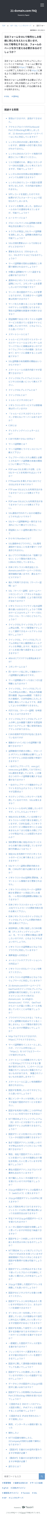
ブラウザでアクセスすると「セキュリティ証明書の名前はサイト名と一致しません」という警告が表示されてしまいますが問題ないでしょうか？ (25, 1024)
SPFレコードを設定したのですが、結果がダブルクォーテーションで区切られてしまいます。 (25, 197)
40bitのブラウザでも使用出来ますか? (24, 660)
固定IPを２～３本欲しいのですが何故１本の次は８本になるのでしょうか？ (25, 1242)
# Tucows (25, 1492)
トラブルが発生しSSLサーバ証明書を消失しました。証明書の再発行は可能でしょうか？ (25, 235)
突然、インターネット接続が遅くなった (25, 1426)
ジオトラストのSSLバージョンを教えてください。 (25, 970)
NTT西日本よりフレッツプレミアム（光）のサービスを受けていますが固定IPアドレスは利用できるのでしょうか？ (25, 1124)
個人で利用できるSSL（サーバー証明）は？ (25, 584)
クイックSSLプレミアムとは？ (22, 389)
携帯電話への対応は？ (18, 955)
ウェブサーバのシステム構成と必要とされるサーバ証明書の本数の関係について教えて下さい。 (25, 461)
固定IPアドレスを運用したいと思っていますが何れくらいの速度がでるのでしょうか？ (25, 1375)
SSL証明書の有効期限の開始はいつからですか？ (25, 363)
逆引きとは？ (14, 1466)
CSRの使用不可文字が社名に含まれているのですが (25, 736)
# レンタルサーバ (16, 1497)
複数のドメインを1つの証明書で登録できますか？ (24, 744)
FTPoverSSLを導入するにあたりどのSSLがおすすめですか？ (24, 482)
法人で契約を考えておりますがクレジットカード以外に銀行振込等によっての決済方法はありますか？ (25, 1210)
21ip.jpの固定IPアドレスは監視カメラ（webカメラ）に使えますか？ (25, 1191)
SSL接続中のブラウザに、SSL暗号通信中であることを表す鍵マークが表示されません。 (25, 547)
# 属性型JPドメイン (10, 1492)
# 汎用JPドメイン (18, 1487)
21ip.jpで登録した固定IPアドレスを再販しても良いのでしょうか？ (25, 1286)
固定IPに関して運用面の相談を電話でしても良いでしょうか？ (25, 1365)
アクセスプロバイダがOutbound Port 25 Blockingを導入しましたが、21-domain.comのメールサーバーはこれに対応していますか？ (25, 131)
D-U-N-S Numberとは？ (20, 538)
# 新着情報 (6, 1482)
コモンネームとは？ (17, 666)
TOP (3, 25)
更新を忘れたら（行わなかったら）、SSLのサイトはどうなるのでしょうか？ (25, 255)
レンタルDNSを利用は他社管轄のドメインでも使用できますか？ (25, 175)
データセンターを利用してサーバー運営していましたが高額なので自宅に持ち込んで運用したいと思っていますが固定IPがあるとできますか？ (25, 1318)
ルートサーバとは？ (17, 217)
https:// (22, 67)
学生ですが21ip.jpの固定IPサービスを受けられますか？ (25, 1220)
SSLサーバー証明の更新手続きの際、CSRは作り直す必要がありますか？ (25, 869)
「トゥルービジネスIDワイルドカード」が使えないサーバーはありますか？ (25, 417)
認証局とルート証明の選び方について (25, 531)
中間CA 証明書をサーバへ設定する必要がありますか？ (24, 273)
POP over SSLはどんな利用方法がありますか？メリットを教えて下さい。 (25, 505)
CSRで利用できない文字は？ (21, 438)
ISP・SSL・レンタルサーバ (20, 25)
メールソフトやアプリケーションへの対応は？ (25, 962)
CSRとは (12, 425)
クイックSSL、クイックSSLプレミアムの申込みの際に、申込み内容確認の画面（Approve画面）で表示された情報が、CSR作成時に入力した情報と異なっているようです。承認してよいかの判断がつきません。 (25, 697)
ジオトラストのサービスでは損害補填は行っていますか (25, 407)
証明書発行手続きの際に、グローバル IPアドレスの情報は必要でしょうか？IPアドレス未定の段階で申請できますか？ (25, 756)
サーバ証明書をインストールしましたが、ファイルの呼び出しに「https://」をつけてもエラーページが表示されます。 (25, 1049)
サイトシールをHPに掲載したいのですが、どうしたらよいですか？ (25, 810)
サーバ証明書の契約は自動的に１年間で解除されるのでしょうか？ (25, 265)
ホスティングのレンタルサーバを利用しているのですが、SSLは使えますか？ (25, 800)
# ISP (4, 1497)
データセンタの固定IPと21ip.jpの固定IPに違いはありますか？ (25, 1385)
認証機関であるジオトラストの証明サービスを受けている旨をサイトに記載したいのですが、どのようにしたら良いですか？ (25, 324)
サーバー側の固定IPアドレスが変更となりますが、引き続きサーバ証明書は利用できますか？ (25, 295)
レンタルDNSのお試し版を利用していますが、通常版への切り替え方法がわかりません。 (25, 145)
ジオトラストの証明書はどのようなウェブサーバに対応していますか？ (25, 978)
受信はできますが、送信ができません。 (25, 120)
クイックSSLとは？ (17, 395)
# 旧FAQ (15, 96)
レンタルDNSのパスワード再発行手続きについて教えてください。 (25, 155)
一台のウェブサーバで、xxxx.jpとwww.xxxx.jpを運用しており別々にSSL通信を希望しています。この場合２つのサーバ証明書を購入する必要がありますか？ (25, 773)
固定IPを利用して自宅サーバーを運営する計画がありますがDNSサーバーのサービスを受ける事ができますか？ (25, 1333)
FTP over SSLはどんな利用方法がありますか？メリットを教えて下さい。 (25, 493)
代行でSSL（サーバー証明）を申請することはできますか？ (25, 712)
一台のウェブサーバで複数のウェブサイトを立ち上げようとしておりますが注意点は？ (25, 788)
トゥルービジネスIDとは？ (21, 400)
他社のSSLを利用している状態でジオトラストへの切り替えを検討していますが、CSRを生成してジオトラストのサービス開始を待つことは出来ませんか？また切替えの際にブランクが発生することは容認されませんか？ (25, 827)
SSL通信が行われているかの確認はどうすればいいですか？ (24, 514)
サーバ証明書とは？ (17, 443)
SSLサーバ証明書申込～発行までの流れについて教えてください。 (25, 523)
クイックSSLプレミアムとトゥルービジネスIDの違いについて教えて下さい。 (25, 381)
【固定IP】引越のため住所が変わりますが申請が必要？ (25, 1451)
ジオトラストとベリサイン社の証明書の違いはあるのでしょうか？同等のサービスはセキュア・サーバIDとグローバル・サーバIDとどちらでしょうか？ (25, 612)
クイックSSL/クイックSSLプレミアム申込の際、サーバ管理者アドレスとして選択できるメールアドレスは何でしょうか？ (25, 629)
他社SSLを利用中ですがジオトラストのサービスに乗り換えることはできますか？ (25, 857)
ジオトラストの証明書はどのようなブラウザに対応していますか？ (25, 948)
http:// (34, 70)
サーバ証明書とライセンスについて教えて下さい (25, 450)
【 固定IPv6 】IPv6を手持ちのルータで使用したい (24, 1417)
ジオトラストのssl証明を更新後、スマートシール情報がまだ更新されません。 (25, 881)
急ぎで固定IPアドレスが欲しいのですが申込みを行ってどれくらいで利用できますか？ (25, 1146)
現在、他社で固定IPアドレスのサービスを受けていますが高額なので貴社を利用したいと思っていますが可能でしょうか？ (25, 1159)
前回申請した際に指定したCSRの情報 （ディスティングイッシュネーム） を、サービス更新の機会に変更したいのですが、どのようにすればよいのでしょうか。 (25, 935)
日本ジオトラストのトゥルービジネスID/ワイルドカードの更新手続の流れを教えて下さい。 (25, 908)
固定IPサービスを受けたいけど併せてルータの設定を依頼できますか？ (25, 1135)
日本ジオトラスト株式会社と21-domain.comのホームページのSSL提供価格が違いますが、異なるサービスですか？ (25, 572)
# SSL (6, 96)
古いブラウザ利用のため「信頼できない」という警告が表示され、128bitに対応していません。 (25, 558)
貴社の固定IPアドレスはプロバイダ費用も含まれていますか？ (25, 1171)
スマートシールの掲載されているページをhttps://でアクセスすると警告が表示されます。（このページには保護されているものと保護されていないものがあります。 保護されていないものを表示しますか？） (25, 1068)
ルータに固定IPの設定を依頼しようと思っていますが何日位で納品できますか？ (25, 1230)
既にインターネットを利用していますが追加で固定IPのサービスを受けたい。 (25, 1102)
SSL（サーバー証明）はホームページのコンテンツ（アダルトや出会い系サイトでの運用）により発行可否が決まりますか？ (25, 595)
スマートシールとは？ (18, 334)
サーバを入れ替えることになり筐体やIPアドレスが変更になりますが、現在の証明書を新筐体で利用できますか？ (25, 309)
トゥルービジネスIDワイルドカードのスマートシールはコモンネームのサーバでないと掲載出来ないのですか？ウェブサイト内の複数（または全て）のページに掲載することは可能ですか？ (25, 348)
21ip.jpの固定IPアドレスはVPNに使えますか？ (25, 1199)
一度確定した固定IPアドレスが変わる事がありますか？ (25, 1345)
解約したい (13, 1432)
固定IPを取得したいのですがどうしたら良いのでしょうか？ (25, 1091)
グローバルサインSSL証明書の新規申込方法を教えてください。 (25, 224)
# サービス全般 (36, 1482)
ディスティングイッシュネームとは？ (24, 432)
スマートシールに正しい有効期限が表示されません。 (25, 1083)
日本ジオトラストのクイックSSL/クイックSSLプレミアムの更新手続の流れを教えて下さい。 (25, 920)
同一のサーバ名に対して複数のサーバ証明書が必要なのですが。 (25, 673)
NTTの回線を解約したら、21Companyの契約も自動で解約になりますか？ (24, 1441)
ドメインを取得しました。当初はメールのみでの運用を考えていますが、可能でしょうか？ (25, 209)
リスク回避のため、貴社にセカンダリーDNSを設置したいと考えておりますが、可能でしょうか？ (25, 165)
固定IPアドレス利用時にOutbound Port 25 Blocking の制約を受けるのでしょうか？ (25, 1395)
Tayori (23, 1512)
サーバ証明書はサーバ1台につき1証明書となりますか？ (25, 681)
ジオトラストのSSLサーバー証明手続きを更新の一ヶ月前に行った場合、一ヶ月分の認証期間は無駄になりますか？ (25, 894)
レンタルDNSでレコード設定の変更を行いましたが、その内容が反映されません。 (25, 186)
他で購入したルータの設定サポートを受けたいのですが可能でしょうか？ (25, 1181)
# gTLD (5, 1487)
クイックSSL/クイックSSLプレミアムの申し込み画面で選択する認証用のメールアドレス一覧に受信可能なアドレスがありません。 (25, 724)
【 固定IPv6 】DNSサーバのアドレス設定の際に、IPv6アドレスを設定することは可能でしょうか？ (25, 1407)
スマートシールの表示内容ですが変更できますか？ (25, 371)
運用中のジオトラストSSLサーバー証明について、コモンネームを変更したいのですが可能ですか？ (25, 284)
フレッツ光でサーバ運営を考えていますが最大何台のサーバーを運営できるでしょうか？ (25, 1355)
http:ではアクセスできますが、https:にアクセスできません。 (23, 1038)
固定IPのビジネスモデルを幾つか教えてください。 (25, 1294)
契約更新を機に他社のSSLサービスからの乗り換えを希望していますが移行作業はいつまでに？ (25, 845)
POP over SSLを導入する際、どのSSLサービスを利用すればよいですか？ (25, 473)
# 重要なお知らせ (20, 1482)
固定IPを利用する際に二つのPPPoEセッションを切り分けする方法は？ (25, 1112)
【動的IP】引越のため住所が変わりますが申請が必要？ (25, 1459)
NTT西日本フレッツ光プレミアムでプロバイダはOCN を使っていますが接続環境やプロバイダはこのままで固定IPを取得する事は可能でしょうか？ (25, 1257)
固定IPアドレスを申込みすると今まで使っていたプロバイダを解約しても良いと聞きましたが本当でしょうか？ (25, 1274)
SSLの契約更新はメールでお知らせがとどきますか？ (25, 244)
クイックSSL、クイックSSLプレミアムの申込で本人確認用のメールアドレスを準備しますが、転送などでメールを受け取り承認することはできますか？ (25, 646)
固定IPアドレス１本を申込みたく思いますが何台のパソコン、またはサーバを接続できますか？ (25, 1304)
